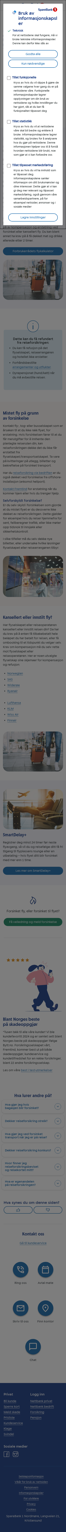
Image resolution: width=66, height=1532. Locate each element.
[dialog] (33, 114)
